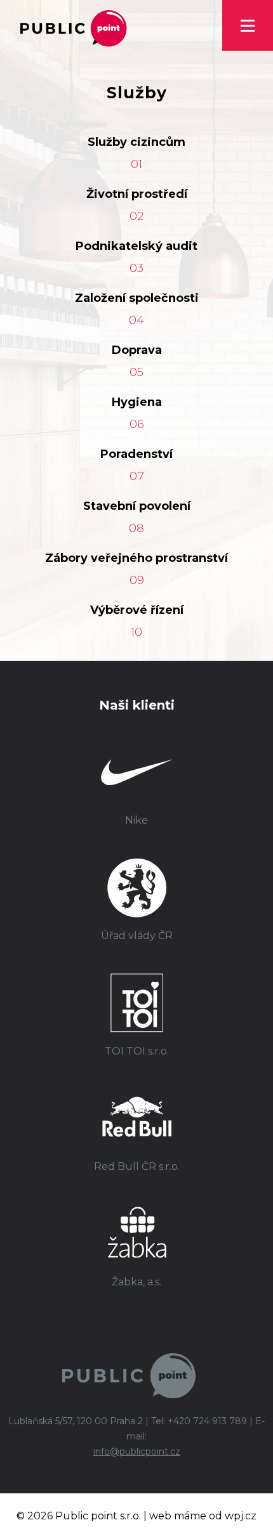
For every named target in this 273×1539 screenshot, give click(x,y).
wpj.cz (240, 1516)
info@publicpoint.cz (136, 1451)
